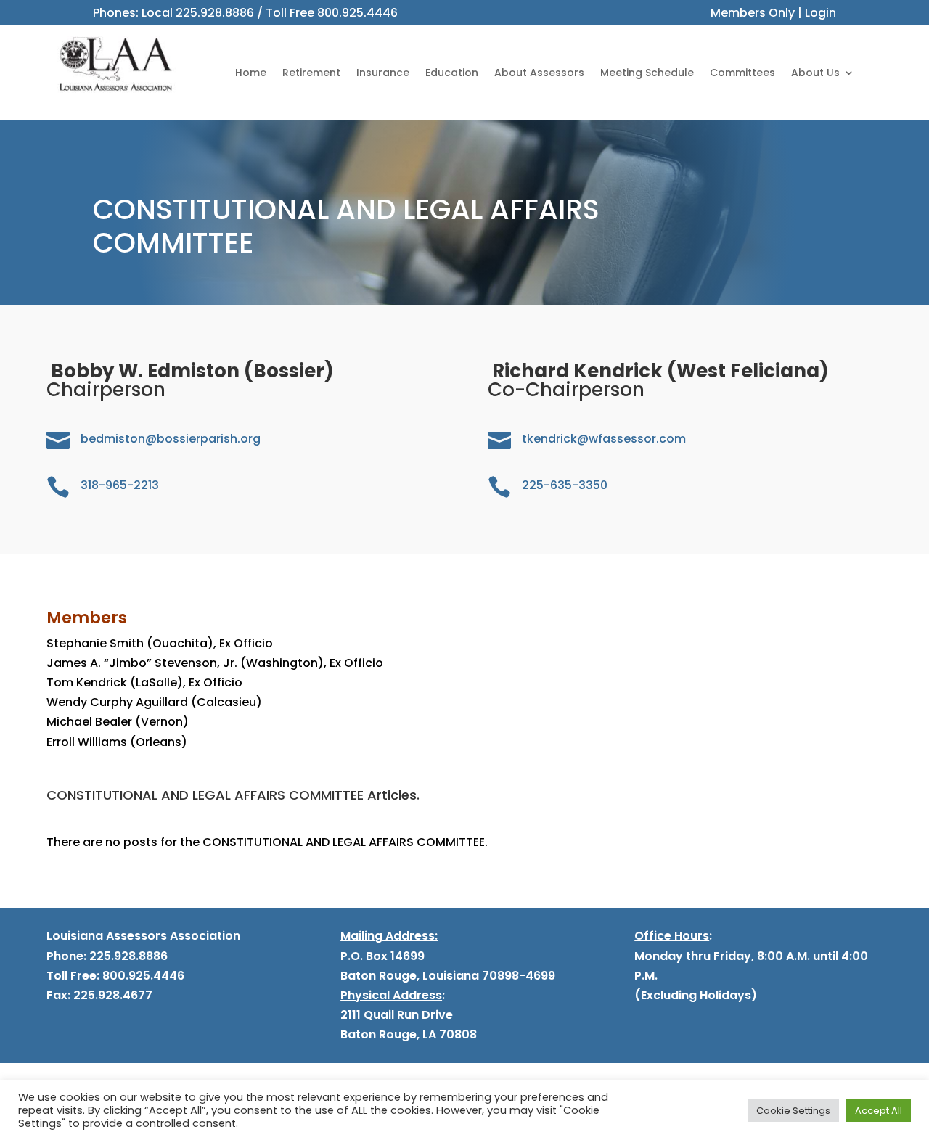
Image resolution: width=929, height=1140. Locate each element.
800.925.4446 (357, 12)
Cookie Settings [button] (793, 1111)
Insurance (382, 72)
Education (451, 72)
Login (820, 12)
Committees (742, 72)
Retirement (311, 72)
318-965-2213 (120, 485)
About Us (815, 72)
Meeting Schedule (647, 72)
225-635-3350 (564, 485)
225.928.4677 (111, 995)
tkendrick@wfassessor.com (604, 438)
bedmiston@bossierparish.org (171, 438)
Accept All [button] (878, 1111)
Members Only (753, 12)
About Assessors (539, 72)
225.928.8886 (215, 12)
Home (250, 72)
